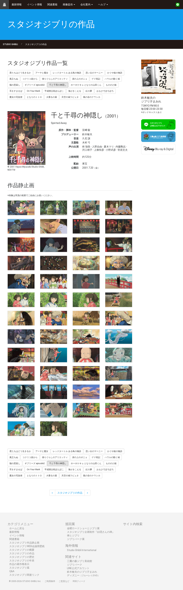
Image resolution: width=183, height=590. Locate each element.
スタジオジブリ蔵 (19, 567)
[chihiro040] (118, 373)
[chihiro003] (86, 207)
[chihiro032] (118, 336)
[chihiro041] (21, 391)
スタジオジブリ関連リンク (24, 574)
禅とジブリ (73, 535)
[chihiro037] (21, 373)
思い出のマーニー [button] (94, 73)
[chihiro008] (118, 226)
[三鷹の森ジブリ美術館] (158, 136)
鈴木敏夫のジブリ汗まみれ (82, 571)
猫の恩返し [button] (14, 85)
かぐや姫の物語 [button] (114, 73)
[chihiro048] (118, 410)
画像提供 (68, 4)
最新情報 (17, 4)
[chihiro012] (118, 244)
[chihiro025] (21, 318)
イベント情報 (34, 4)
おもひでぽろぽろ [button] (105, 91)
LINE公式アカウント (78, 568)
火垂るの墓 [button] (51, 97)
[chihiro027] (86, 318)
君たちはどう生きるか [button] (20, 73)
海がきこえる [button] (74, 91)
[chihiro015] (86, 263)
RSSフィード (79, 581)
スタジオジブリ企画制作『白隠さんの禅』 (91, 531)
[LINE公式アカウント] (177, 4)
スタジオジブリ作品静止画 (24, 542)
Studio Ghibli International (81, 550)
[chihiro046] (53, 410)
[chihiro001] (21, 207)
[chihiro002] (53, 207)
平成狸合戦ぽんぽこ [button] (54, 91)
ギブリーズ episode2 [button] (35, 85)
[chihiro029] (21, 336)
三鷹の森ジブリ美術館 (79, 561)
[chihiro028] (118, 318)
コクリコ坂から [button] (30, 79)
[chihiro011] (86, 244)
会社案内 (85, 4)
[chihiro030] (53, 336)
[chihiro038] (53, 373)
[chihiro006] (53, 226)
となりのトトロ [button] (34, 97)
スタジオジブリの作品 (36, 44)
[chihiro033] (21, 355)
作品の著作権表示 (19, 564)
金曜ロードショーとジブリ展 (83, 528)
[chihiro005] (21, 226)
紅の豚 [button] (89, 91)
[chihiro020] (118, 281)
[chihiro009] (21, 244)
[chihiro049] (21, 428)
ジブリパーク (74, 564)
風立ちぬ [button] (13, 79)
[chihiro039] (86, 373)
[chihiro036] (118, 355)
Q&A (11, 571)
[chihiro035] (86, 355)
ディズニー (83, 575)
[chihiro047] (86, 410)
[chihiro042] (53, 391)
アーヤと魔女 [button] (41, 73)
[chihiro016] (118, 263)
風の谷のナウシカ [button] (91, 97)
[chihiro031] (86, 336)
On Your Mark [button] (33, 91)
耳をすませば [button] (15, 91)
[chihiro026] (53, 318)
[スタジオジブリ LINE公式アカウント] (158, 124)
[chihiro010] (53, 244)
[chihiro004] (118, 207)
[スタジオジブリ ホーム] (4, 4)
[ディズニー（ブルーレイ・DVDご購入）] (158, 149)
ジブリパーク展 (76, 539)
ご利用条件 (49, 581)
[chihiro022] (53, 299)
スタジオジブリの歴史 (21, 556)
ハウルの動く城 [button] (112, 79)
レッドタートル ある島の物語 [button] (67, 73)
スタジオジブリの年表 (21, 560)
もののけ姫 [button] (111, 85)
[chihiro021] (21, 299)
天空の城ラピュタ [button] (70, 97)
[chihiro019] (86, 281)
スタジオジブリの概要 (21, 549)
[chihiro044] (118, 391)
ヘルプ (102, 4)
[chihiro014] (53, 263)
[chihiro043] (86, 391)
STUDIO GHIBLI (10, 44)
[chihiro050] (53, 428)
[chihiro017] (21, 281)
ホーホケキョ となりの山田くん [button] (86, 85)
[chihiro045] (21, 410)
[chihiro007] (86, 226)
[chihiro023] (86, 299)
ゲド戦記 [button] (96, 79)
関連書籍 (52, 4)
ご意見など (64, 581)
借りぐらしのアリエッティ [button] (55, 79)
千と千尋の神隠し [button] (57, 85)
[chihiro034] (53, 355)
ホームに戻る (16, 528)
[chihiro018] (53, 281)
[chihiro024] (118, 299)
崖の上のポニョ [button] (79, 79)
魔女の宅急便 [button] (15, 97)
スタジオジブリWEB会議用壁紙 (26, 546)
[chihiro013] (21, 263)
